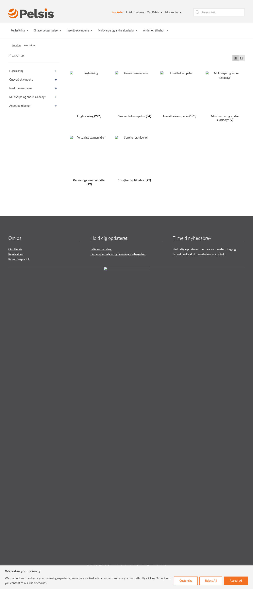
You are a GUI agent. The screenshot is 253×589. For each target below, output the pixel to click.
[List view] (242, 58)
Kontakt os (15, 254)
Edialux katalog (135, 12)
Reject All (211, 580)
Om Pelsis (153, 12)
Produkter (117, 12)
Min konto (171, 12)
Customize (185, 580)
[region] (126, 577)
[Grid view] (235, 58)
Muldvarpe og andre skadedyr (116, 30)
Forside (16, 45)
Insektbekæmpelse (78, 30)
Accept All (236, 580)
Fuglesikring (18, 30)
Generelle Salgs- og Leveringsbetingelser (118, 254)
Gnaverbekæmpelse (46, 30)
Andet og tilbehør (153, 30)
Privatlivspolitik (19, 259)
